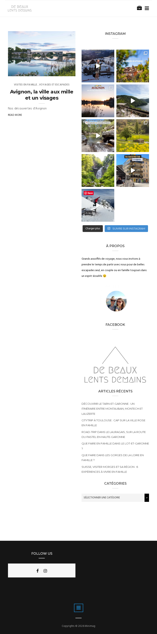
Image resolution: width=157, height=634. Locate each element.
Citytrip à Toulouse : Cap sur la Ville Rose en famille (113, 423)
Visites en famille (25, 85)
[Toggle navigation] (146, 8)
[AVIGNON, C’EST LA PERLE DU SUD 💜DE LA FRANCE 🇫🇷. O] (98, 100)
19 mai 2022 (63, 72)
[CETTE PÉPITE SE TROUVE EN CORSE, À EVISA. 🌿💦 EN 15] (98, 135)
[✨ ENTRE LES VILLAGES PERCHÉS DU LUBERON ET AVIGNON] (132, 66)
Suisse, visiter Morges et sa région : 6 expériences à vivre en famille (110, 469)
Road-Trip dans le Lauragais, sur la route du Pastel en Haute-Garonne (114, 434)
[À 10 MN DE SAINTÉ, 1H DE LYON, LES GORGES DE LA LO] (132, 100)
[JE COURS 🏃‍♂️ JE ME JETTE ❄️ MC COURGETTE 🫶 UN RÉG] (98, 205)
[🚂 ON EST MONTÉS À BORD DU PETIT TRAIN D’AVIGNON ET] (132, 170)
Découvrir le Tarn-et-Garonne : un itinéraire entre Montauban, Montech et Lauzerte (112, 408)
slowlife (22, 72)
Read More (15, 115)
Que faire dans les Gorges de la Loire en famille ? (113, 457)
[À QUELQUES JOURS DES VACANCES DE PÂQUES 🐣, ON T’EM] (132, 135)
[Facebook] (37, 570)
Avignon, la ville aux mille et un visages (41, 95)
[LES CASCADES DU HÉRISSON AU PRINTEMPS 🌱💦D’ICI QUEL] (98, 170)
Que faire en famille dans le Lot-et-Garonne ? (115, 446)
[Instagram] (45, 570)
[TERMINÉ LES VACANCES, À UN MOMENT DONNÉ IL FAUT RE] (98, 66)
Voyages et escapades (54, 85)
